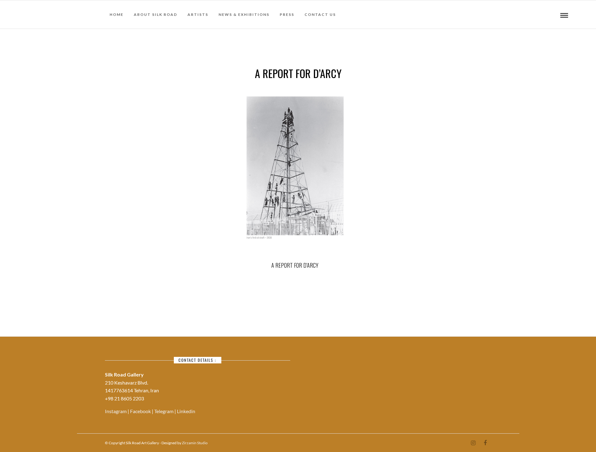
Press (287, 14)
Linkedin (186, 411)
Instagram (116, 411)
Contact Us (320, 14)
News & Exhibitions (244, 14)
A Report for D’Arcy (294, 265)
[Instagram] (473, 443)
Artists (197, 14)
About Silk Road (155, 14)
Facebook (141, 411)
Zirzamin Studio (195, 442)
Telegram (164, 411)
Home (117, 14)
